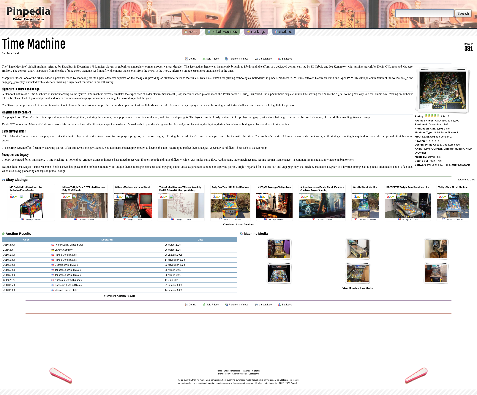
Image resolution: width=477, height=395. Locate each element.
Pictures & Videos (238, 58)
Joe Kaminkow (451, 144)
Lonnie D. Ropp (441, 164)
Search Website (239, 374)
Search (463, 13)
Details (192, 58)
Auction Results (18, 233)
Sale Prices (212, 58)
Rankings (257, 32)
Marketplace (265, 58)
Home (192, 32)
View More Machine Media (357, 288)
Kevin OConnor (433, 148)
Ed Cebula (435, 144)
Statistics (285, 32)
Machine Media (256, 233)
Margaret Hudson (453, 148)
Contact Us (254, 374)
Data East (12, 53)
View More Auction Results (119, 295)
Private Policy (224, 374)
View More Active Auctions (238, 224)
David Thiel (434, 156)
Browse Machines (232, 371)
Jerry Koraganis (460, 164)
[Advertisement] (238, 341)
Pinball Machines (224, 32)
